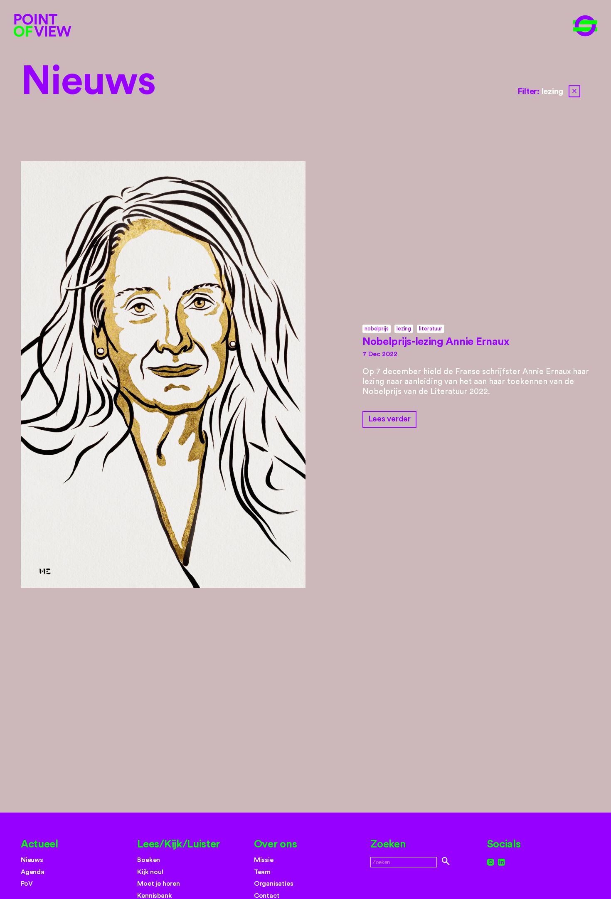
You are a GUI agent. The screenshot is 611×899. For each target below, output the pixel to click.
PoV (26, 883)
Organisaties (273, 883)
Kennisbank (154, 895)
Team (262, 872)
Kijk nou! (150, 872)
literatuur (430, 328)
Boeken (148, 860)
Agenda (32, 872)
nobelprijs (376, 328)
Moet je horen (158, 883)
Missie (263, 860)
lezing (404, 328)
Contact (267, 895)
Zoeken (388, 844)
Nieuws (88, 82)
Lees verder (389, 419)
